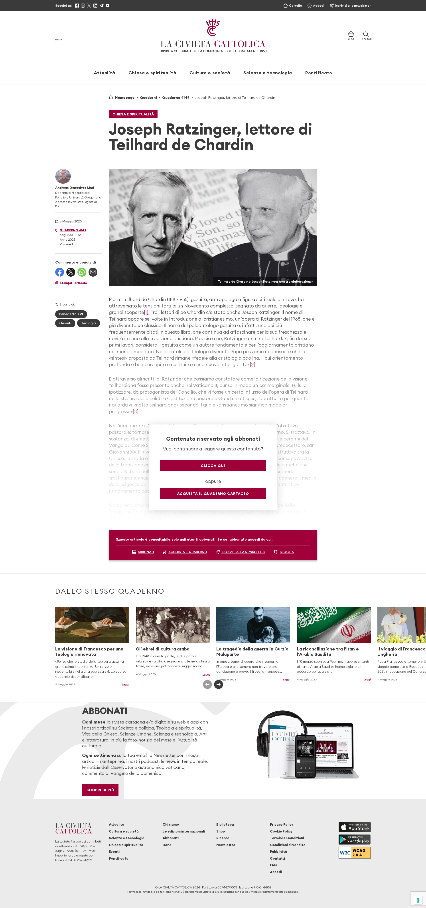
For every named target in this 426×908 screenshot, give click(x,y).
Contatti (277, 858)
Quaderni (148, 97)
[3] (135, 411)
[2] (252, 364)
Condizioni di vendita (288, 845)
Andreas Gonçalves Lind (74, 188)
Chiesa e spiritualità (152, 72)
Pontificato (318, 72)
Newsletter (225, 845)
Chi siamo (171, 824)
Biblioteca (225, 824)
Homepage (125, 97)
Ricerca (222, 838)
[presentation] (207, 684)
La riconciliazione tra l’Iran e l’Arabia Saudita (328, 651)
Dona (167, 845)
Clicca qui (213, 465)
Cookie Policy (281, 831)
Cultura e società (209, 72)
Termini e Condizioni (287, 838)
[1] (146, 312)
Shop (220, 831)
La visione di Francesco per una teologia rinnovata (89, 651)
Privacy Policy (281, 824)
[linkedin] (95, 6)
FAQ (273, 865)
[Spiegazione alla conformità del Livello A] (355, 852)
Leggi (206, 674)
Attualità (104, 72)
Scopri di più (100, 790)
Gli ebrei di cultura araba (162, 649)
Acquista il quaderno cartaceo (213, 493)
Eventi (114, 851)
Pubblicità (278, 851)
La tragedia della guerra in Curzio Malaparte (252, 651)
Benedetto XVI (71, 314)
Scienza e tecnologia (267, 72)
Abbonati (171, 838)
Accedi (276, 872)
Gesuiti (65, 323)
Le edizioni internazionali (184, 831)
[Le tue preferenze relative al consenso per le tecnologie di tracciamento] (418, 900)
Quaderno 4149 (175, 97)
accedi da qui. (260, 539)
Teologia (88, 323)
